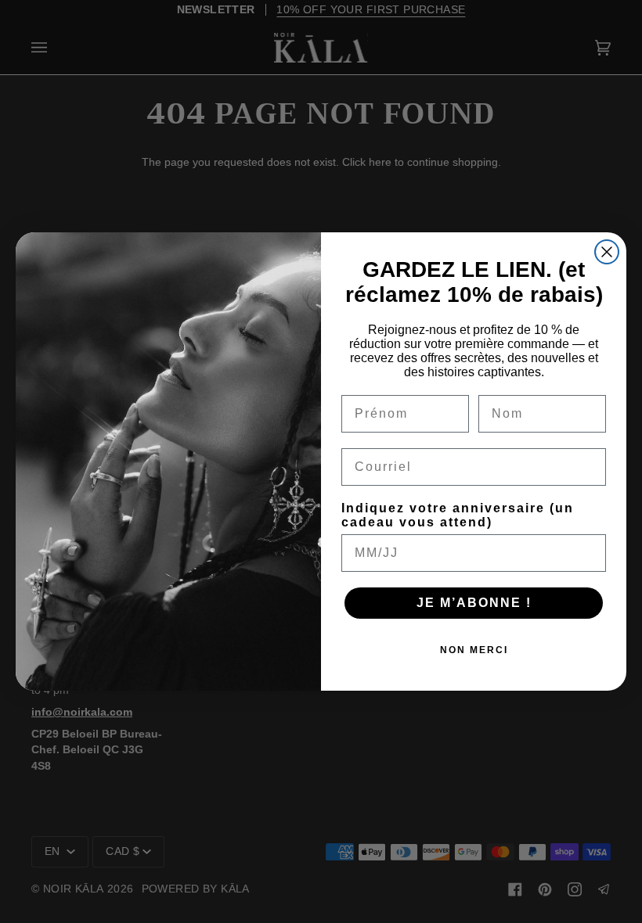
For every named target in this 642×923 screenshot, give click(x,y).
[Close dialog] (607, 252)
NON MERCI (474, 650)
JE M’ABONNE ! (474, 602)
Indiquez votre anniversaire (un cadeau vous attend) (457, 515)
